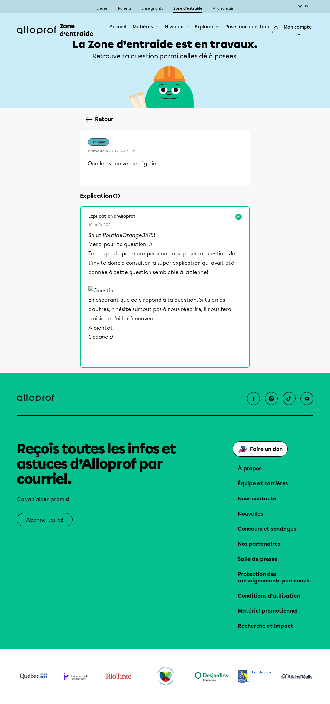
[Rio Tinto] (118, 676)
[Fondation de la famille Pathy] (76, 676)
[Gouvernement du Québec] (33, 676)
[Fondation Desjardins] (211, 676)
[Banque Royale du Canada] (254, 676)
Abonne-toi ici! (44, 520)
